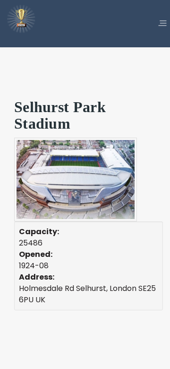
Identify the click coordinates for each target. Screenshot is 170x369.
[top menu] (162, 23)
